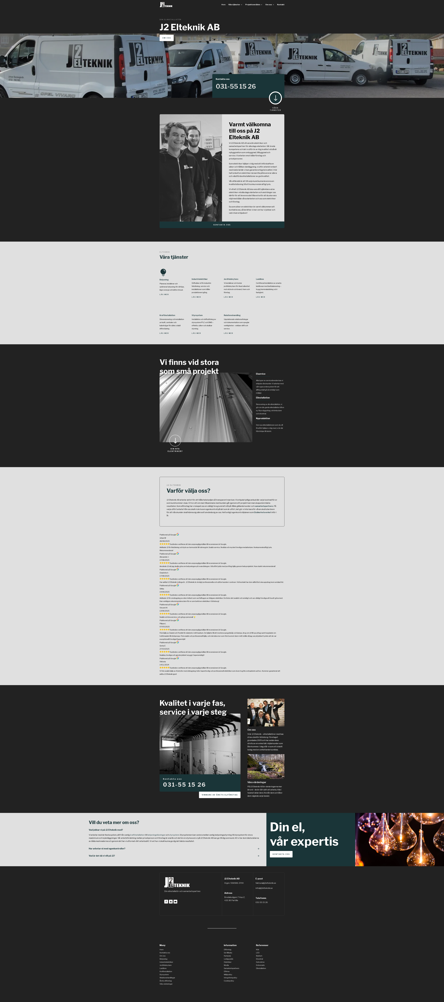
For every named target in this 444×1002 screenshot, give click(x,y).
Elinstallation (261, 968)
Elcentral (259, 959)
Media (226, 965)
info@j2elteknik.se (264, 888)
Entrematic (260, 965)
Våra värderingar (256, 782)
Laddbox (260, 279)
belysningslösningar (156, 835)
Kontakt (280, 5)
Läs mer (164, 294)
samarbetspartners (264, 506)
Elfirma (226, 971)
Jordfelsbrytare (231, 279)
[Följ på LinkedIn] (171, 901)
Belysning (164, 280)
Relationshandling (232, 315)
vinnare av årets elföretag (220, 795)
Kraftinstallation (167, 315)
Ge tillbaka (228, 953)
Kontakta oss (222, 225)
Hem (223, 5)
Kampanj (227, 956)
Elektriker (227, 962)
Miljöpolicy (228, 975)
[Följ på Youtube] (175, 901)
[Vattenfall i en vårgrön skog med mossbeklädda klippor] (265, 778)
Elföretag (227, 950)
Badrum (259, 956)
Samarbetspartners (231, 968)
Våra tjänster (234, 5)
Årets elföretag (166, 981)
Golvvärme (260, 962)
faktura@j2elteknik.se (266, 883)
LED (257, 953)
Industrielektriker (200, 279)
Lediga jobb (228, 959)
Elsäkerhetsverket (262, 512)
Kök (257, 950)
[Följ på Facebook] (166, 901)
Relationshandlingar (167, 978)
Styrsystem (197, 315)
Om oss (268, 5)
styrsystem (174, 835)
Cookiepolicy (229, 981)
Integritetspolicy (230, 978)
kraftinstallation (137, 835)
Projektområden (252, 5)
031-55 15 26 (236, 86)
